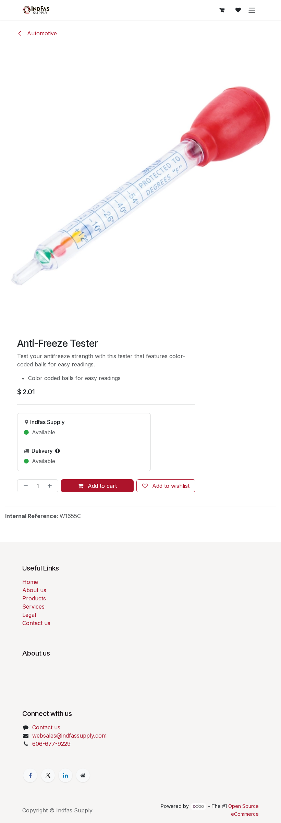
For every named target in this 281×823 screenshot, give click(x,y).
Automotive (41, 33)
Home (30, 581)
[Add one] (51, 486)
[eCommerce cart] (222, 10)
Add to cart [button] (101, 485)
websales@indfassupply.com (69, 735)
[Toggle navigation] (252, 10)
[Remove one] (24, 486)
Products (34, 598)
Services (33, 606)
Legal (29, 614)
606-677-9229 (51, 743)
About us (34, 590)
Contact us (36, 623)
